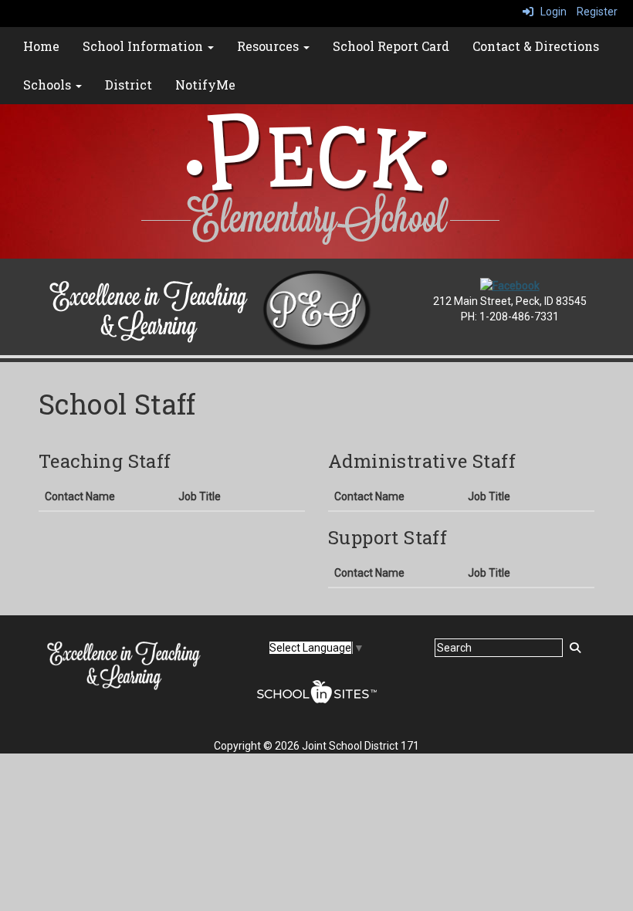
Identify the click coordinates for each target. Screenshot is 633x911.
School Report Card (391, 46)
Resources (269, 46)
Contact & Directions (535, 46)
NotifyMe (205, 84)
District (128, 84)
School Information (144, 46)
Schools (48, 84)
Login (550, 11)
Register (597, 11)
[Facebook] (510, 285)
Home (41, 46)
